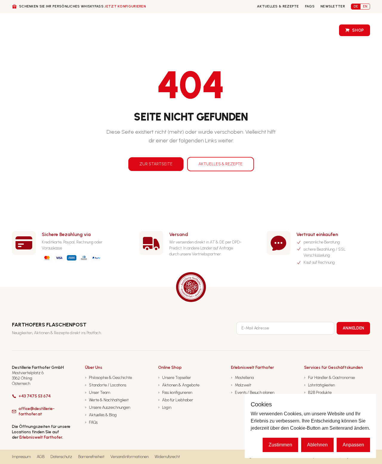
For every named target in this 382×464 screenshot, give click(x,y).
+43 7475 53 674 (35, 396)
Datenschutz (61, 456)
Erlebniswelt (313, 30)
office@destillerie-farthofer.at (37, 411)
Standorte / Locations (105, 385)
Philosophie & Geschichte (108, 377)
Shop (358, 30)
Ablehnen (317, 444)
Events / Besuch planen (252, 392)
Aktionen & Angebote (178, 385)
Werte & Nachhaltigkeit (107, 400)
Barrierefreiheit (91, 456)
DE (356, 6)
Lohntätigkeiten (319, 385)
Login (164, 407)
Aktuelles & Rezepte (278, 6)
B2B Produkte (318, 392)
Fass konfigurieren (216, 30)
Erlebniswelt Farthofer (40, 437)
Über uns (60, 30)
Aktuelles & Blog (101, 414)
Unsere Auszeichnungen (107, 407)
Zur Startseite (155, 164)
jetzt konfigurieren (125, 6)
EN (365, 6)
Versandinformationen (129, 456)
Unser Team (97, 392)
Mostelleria (242, 377)
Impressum (21, 456)
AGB (40, 456)
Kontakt (258, 30)
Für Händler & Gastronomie (329, 377)
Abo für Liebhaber (175, 400)
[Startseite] (23, 30)
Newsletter (333, 6)
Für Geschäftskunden (111, 30)
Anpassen (353, 444)
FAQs (310, 6)
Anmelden (353, 328)
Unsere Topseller (174, 377)
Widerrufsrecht (167, 456)
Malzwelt (241, 385)
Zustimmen (280, 444)
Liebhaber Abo (168, 30)
